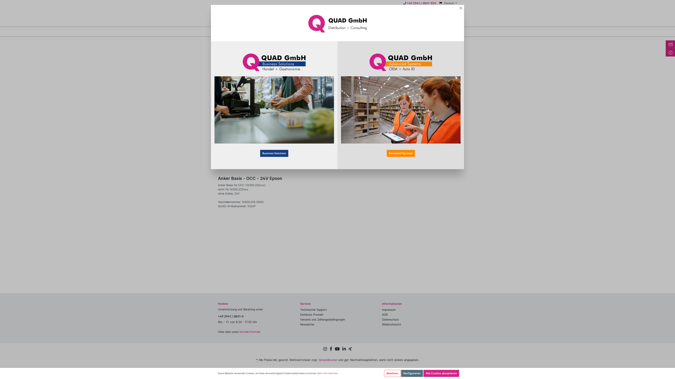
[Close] (461, 8)
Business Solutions (274, 153)
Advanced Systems (401, 153)
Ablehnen (392, 373)
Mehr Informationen (327, 373)
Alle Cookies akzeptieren (441, 373)
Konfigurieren (412, 373)
